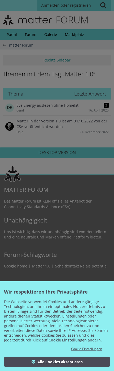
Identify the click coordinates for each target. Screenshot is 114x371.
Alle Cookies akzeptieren (59, 361)
